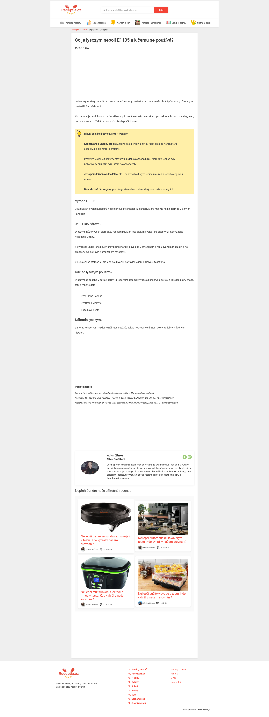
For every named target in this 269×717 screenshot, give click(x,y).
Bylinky (135, 682)
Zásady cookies (178, 669)
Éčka (85, 30)
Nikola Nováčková (116, 459)
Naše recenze (99, 23)
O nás (173, 678)
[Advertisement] (124, 71)
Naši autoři (176, 682)
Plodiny (135, 678)
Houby (135, 690)
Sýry (134, 694)
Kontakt (174, 673)
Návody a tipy (123, 23)
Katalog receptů (73, 23)
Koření (135, 686)
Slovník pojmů (179, 23)
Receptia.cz (76, 30)
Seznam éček (203, 23)
